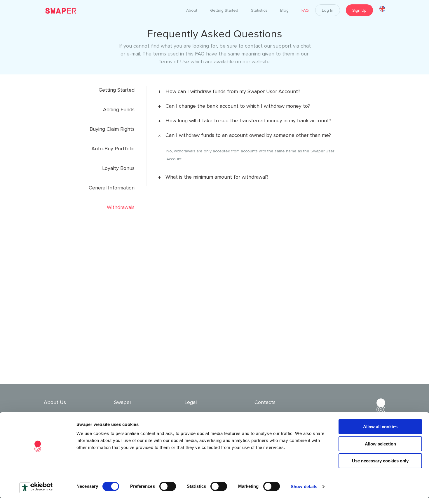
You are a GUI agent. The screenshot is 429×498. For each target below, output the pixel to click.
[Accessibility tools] (24, 487)
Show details (304, 486)
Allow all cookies (380, 426)
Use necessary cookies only (380, 460)
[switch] (167, 486)
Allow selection (380, 443)
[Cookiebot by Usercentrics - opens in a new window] (37, 486)
